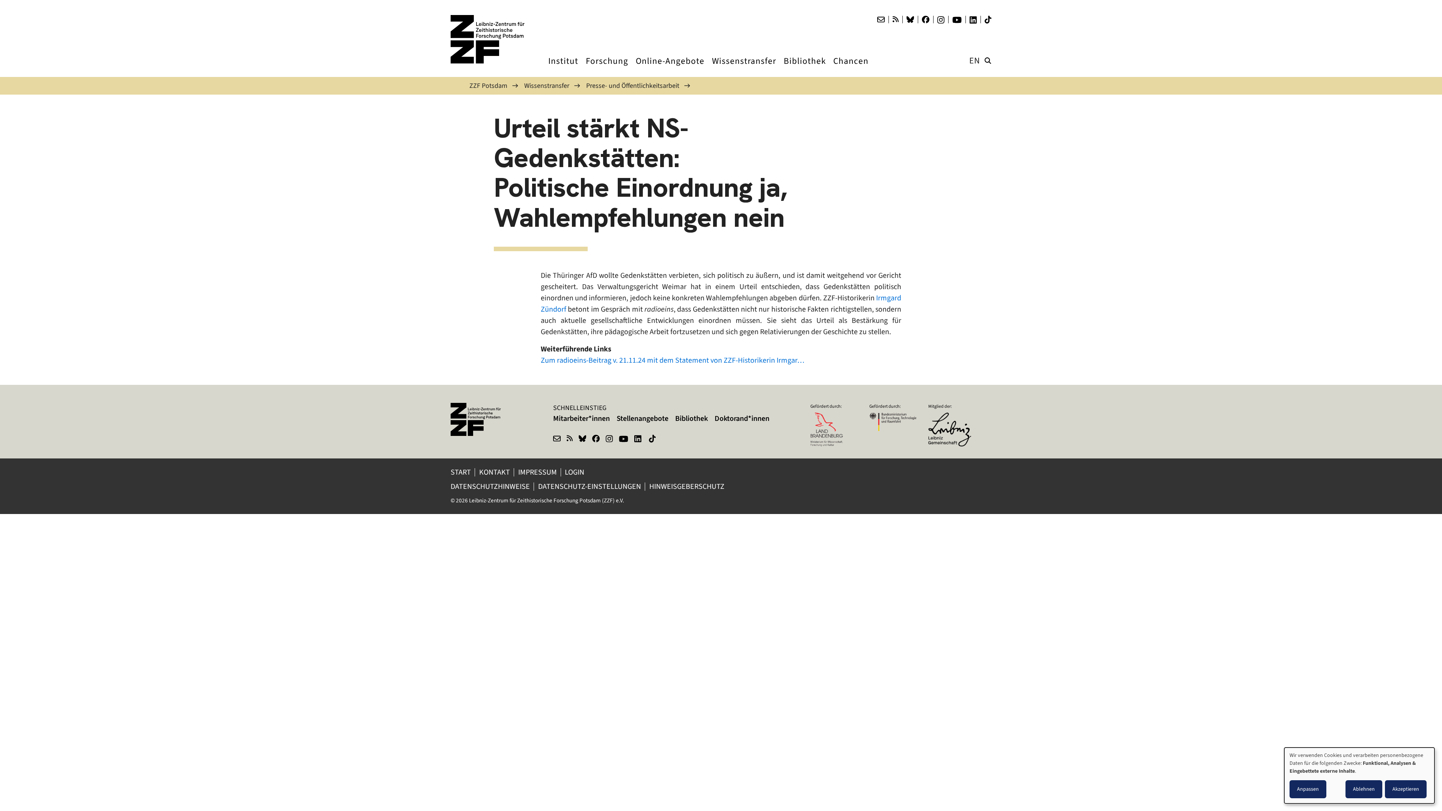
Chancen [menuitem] (851, 68)
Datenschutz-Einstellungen (589, 486)
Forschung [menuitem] (607, 68)
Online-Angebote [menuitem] (670, 68)
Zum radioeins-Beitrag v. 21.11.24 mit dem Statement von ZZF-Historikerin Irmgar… (672, 360)
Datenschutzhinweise (490, 486)
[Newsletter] (881, 19)
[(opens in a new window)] (951, 417)
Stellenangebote (642, 418)
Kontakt (494, 472)
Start (461, 472)
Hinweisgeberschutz (687, 486)
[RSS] (896, 19)
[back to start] (488, 39)
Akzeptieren (1405, 789)
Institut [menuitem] (563, 68)
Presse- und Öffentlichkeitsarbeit (632, 85)
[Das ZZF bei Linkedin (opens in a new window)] (973, 20)
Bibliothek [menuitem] (805, 68)
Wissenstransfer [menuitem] (744, 68)
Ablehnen (1364, 789)
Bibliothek (691, 418)
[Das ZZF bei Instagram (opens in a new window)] (940, 20)
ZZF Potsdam (488, 85)
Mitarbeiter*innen (581, 418)
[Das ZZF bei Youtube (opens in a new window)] (957, 20)
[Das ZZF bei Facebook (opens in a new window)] (925, 19)
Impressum (537, 472)
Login (575, 472)
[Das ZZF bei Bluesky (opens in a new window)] (910, 19)
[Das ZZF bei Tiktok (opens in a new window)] (988, 20)
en (974, 60)
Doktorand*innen (742, 418)
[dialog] (1359, 775)
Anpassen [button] (1308, 789)
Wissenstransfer (546, 85)
